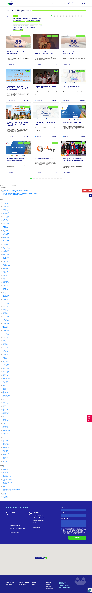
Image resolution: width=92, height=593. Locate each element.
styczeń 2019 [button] (5, 326)
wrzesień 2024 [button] (6, 233)
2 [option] (54, 16)
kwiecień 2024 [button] (6, 240)
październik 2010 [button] (6, 430)
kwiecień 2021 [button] (6, 289)
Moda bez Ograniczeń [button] (7, 479)
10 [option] (78, 16)
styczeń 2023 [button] (5, 261)
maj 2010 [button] (4, 437)
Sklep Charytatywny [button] (7, 490)
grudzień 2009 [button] (6, 444)
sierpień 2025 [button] (5, 217)
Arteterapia (25, 16)
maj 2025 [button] (4, 222)
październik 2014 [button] (6, 395)
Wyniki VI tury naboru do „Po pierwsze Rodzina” (15, 52)
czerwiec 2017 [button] (6, 351)
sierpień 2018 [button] (5, 331)
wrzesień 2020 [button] (6, 299)
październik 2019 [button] (6, 315)
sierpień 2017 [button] (5, 348)
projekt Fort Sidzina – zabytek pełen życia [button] (11, 489)
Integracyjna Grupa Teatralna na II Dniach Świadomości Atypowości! (73, 159)
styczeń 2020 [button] (5, 310)
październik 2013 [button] (6, 412)
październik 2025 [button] (6, 215)
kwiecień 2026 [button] (6, 206)
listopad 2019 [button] (5, 313)
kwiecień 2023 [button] (6, 257)
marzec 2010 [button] (5, 440)
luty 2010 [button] (4, 441)
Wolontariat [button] (5, 494)
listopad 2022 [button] (5, 264)
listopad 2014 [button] (5, 393)
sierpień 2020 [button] (5, 300)
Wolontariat (20, 27)
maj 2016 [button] (4, 369)
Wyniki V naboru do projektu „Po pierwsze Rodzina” (72, 52)
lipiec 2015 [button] (5, 382)
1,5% (20, 16)
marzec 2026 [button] (5, 207)
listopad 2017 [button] (5, 344)
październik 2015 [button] (6, 378)
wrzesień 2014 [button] (6, 396)
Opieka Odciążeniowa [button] (7, 482)
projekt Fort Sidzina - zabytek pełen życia (20, 25)
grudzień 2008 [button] (6, 460)
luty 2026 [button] (5, 209)
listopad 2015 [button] (5, 377)
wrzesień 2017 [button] (6, 347)
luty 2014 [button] (4, 406)
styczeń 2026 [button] (5, 210)
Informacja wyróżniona (36, 18)
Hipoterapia (19, 18)
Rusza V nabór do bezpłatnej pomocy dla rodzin (71, 87)
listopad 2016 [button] (5, 361)
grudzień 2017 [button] (5, 343)
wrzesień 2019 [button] (6, 316)
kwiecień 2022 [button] (6, 274)
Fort (14, 18)
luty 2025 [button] (4, 226)
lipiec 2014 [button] (5, 399)
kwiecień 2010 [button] (6, 439)
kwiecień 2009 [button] (6, 455)
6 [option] (66, 16)
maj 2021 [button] (4, 288)
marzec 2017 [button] (5, 355)
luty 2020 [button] (5, 309)
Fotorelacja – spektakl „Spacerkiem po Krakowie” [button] (13, 194)
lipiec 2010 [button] (5, 434)
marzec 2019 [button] (5, 324)
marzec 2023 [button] (5, 258)
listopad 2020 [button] (5, 296)
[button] (23, 3)
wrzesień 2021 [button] (6, 284)
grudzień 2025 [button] (6, 212)
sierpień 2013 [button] (5, 415)
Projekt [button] (4, 487)
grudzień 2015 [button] (5, 375)
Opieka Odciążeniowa (30, 20)
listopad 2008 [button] (5, 461)
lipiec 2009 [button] (5, 451)
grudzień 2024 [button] (6, 229)
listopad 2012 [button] (5, 426)
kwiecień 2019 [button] (6, 323)
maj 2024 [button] (4, 238)
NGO (23, 20)
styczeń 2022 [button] (5, 278)
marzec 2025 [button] (5, 224)
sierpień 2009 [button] (5, 450)
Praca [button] (4, 486)
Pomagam (87, 191)
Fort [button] (3, 473)
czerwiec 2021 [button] (6, 286)
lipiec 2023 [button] (5, 253)
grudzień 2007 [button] (6, 462)
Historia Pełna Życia (26, 18)
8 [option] (72, 16)
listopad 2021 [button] (5, 281)
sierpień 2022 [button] (5, 268)
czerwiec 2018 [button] (6, 334)
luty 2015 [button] (4, 389)
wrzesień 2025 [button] (6, 216)
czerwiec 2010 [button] (6, 436)
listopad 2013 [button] (5, 410)
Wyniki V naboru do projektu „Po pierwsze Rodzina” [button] (13, 191)
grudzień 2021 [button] (5, 279)
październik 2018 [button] (6, 329)
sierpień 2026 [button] (5, 200)
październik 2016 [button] (6, 362)
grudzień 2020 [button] (6, 295)
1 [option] (51, 16)
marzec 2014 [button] (5, 405)
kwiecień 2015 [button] (6, 386)
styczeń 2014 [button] (5, 408)
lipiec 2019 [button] (5, 319)
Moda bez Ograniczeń (17, 20)
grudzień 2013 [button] (5, 409)
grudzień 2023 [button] (6, 246)
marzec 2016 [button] (5, 372)
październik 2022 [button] (6, 265)
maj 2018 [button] (4, 336)
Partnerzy (38, 20)
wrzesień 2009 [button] (6, 448)
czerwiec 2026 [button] (6, 203)
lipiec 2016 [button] (5, 367)
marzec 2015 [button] (5, 388)
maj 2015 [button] (4, 385)
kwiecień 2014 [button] (6, 403)
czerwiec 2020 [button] (6, 303)
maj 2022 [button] (4, 272)
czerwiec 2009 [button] (6, 453)
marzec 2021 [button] (5, 291)
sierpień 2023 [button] (5, 251)
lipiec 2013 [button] (5, 416)
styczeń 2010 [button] (5, 443)
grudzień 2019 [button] (6, 312)
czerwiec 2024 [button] (6, 237)
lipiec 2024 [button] (5, 236)
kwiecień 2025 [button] (6, 223)
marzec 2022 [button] (5, 275)
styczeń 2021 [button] (5, 293)
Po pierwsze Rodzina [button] (7, 485)
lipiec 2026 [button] (5, 202)
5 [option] (63, 16)
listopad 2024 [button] (5, 230)
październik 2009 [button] (6, 447)
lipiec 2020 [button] (5, 302)
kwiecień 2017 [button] (6, 354)
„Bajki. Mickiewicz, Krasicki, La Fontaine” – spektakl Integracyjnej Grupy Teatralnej (17, 88)
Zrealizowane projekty (17, 29)
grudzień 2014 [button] (5, 392)
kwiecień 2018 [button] (6, 337)
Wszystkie (15, 16)
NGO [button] (4, 480)
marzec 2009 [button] (5, 457)
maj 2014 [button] (4, 402)
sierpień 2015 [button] (5, 381)
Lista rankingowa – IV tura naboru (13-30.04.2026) (45, 123)
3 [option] (57, 16)
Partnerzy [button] (5, 483)
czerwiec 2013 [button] (6, 417)
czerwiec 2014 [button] (6, 400)
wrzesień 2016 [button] (6, 364)
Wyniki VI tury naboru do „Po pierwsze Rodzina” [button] (13, 189)
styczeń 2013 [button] (5, 423)
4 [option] (60, 16)
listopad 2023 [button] (5, 247)
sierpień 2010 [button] (5, 433)
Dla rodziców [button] (5, 472)
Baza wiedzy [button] (5, 469)
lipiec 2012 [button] (5, 429)
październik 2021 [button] (6, 282)
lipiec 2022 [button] (5, 269)
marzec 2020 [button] (5, 307)
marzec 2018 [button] (5, 338)
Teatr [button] (4, 492)
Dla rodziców (37, 16)
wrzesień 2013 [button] (6, 413)
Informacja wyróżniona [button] (7, 478)
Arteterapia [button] (5, 468)
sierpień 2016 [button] (5, 365)
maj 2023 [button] (4, 255)
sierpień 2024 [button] (5, 234)
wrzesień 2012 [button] (6, 427)
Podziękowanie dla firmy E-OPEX (44, 158)
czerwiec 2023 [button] (6, 254)
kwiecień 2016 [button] (6, 371)
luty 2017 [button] (4, 357)
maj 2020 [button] (4, 305)
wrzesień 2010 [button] (6, 431)
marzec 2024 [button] (5, 241)
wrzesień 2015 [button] (6, 379)
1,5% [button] (3, 466)
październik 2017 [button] (6, 346)
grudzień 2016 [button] (6, 360)
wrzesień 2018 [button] (6, 330)
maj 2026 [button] (4, 205)
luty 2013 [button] (4, 422)
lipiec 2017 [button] (5, 350)
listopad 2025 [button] (5, 213)
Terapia (14, 27)
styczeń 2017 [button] (5, 358)
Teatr (41, 25)
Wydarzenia (32, 27)
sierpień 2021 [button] (5, 285)
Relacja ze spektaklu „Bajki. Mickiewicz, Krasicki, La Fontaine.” (45, 52)
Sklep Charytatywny (34, 25)
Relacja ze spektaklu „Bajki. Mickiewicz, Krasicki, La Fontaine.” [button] (16, 190)
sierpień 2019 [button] (5, 317)
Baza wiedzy (31, 16)
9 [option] (75, 16)
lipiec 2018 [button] (5, 333)
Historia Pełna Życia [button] (7, 476)
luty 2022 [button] (4, 276)
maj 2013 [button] (4, 419)
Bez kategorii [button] (5, 471)
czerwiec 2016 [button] (6, 368)
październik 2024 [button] (6, 231)
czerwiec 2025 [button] (6, 220)
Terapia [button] (4, 493)
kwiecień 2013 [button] (6, 420)
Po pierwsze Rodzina (81, 70)
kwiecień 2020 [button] (6, 306)
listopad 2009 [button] (5, 446)
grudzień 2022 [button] (6, 262)
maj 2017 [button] (4, 353)
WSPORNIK (26, 27)
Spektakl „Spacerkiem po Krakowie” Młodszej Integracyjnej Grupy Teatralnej (18, 124)
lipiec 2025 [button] (5, 219)
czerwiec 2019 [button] (6, 320)
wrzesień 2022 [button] (6, 267)
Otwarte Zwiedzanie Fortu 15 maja (73, 122)
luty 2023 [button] (4, 260)
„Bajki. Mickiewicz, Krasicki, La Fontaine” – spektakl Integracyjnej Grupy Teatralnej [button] (20, 193)
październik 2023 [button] (6, 248)
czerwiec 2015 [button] (6, 384)
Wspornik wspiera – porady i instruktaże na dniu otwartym (16, 159)
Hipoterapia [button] (5, 475)
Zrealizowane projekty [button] (7, 499)
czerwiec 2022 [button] (6, 271)
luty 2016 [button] (4, 374)
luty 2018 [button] (4, 340)
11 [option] (81, 16)
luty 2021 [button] (4, 292)
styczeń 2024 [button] (5, 244)
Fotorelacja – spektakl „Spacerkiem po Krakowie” (45, 87)
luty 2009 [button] (5, 458)
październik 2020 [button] (6, 298)
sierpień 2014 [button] (5, 398)
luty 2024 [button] (4, 243)
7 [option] (69, 16)
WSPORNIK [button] (5, 496)
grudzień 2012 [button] (5, 424)
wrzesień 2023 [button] (6, 250)
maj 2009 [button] (5, 454)
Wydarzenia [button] (5, 497)
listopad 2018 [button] (5, 327)
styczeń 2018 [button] (5, 341)
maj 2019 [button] (4, 322)
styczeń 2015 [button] (5, 391)
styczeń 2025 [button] (5, 227)
